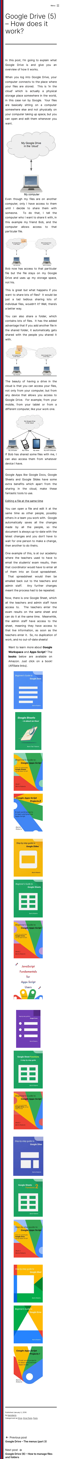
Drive (20, 1418)
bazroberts (12, 1415)
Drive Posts (27, 1418)
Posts (35, 1418)
